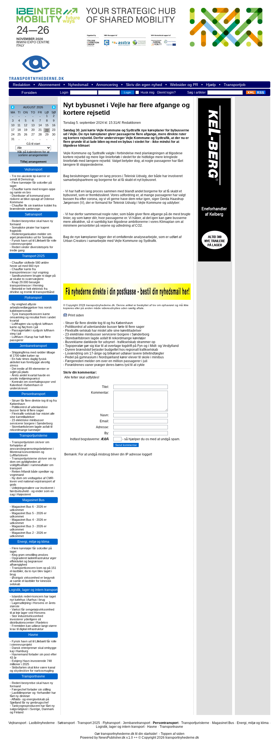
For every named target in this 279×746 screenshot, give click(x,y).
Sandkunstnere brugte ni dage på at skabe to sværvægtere (33, 277)
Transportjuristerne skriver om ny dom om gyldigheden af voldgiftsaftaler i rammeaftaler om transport (33, 463)
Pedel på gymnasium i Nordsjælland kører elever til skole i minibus (114, 357)
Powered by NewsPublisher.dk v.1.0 (106, 737)
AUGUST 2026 (33, 107)
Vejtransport (33, 169)
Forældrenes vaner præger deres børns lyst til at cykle (105, 365)
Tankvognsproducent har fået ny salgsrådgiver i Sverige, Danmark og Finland (32, 709)
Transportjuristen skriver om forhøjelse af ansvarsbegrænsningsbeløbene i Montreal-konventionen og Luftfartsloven (31, 448)
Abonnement (49, 84)
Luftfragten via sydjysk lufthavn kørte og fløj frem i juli (31, 325)
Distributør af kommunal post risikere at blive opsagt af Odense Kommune (32, 199)
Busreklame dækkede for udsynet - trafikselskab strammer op (110, 342)
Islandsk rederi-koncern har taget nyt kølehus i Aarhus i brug (33, 598)
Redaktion (21, 84)
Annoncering (107, 84)
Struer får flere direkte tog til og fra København (99, 323)
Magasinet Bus (33, 500)
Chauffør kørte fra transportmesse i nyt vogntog (29, 270)
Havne (33, 635)
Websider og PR (184, 84)
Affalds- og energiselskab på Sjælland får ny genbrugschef (29, 701)
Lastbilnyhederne (42, 723)
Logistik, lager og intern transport (33, 590)
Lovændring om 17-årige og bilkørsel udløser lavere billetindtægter (114, 353)
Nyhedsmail (78, 84)
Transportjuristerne (33, 435)
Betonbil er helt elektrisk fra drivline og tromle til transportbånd (32, 290)
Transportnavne (33, 676)
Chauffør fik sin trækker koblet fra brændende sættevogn (33, 207)
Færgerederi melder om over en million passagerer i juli (106, 361)
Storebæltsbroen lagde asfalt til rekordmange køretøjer (31, 428)
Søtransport (33, 214)
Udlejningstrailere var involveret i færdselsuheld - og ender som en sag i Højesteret (32, 491)
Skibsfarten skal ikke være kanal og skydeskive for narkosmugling (32, 669)
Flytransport (33, 298)
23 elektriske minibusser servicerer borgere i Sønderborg (31, 421)
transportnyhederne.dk (39, 64)
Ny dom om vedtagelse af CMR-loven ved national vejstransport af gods (32, 481)
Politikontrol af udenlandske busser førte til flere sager (29, 408)
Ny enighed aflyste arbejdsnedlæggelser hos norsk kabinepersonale (31, 307)
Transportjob (234, 84)
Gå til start (33, 143)
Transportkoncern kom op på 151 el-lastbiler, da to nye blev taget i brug (33, 571)
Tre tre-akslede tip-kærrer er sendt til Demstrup (30, 177)
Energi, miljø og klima (33, 542)
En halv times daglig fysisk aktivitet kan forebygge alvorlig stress (30, 362)
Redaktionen (131, 123)
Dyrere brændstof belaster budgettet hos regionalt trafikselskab (111, 350)
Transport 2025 (33, 256)
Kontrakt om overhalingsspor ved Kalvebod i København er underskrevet (33, 385)
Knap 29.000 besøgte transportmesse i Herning (26, 283)
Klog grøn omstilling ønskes (30, 554)
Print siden (76, 315)
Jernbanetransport (33, 346)
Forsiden (29, 92)
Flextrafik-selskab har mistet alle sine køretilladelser (32, 415)
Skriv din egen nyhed (144, 84)
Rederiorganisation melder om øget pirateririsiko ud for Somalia (31, 235)
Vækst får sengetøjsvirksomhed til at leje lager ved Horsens (32, 611)
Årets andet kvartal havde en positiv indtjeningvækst (30, 377)
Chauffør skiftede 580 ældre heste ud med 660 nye (29, 264)
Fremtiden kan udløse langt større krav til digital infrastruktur (33, 627)
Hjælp (211, 84)
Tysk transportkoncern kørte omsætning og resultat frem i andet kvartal (33, 317)
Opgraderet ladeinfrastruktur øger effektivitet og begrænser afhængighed (33, 561)
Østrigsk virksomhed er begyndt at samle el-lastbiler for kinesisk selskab (32, 581)
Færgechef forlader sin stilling (31, 689)
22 (46, 130)
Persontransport (33, 394)
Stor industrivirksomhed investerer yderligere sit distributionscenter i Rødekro (29, 619)
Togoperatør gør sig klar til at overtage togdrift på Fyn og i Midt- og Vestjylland (122, 346)
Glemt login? (166, 92)
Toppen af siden (172, 734)
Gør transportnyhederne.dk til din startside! (126, 734)
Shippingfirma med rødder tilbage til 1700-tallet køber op (32, 354)
